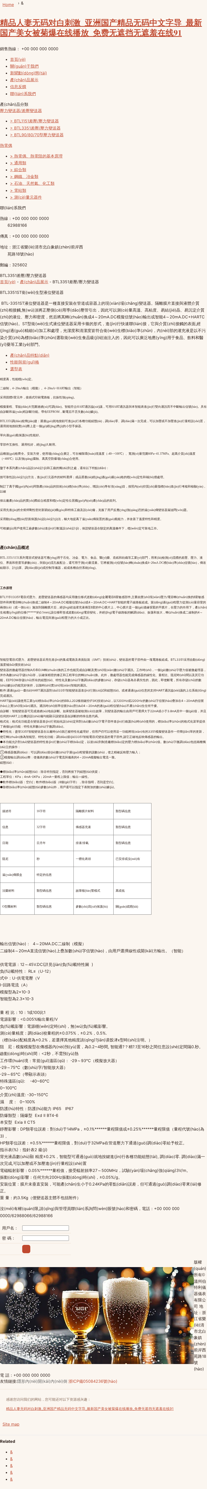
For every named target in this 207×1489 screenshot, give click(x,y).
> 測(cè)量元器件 (26, 197)
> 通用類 (18, 162)
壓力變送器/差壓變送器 (21, 110)
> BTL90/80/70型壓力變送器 (37, 134)
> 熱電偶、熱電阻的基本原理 (36, 156)
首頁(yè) (18, 59)
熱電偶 (6, 145)
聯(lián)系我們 (23, 93)
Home (8, 4)
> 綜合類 (18, 169)
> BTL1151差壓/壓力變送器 (34, 120)
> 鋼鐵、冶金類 (24, 176)
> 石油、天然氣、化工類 (32, 183)
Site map (11, 1424)
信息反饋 (18, 86)
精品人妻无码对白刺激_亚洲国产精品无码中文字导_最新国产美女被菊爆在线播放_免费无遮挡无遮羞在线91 (101, 27)
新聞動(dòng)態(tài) (28, 72)
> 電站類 (18, 190)
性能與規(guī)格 (24, 362)
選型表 (16, 368)
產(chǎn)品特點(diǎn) (29, 355)
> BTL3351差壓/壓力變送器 (35, 128)
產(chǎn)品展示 (24, 79)
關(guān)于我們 (24, 66)
